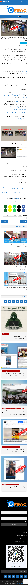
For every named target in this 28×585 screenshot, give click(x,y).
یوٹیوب (13, 198)
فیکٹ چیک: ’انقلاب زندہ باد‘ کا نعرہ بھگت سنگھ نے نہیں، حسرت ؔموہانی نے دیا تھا (3, 221)
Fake (16, 408)
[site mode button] (19, 16)
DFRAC (14, 215)
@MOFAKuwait (14, 107)
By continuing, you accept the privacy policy (15, 521)
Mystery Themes (20, 583)
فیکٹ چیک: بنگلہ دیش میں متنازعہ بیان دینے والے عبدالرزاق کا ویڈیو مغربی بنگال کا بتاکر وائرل (16, 287)
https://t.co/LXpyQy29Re (18, 109)
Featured (11, 371)
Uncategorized (23, 43)
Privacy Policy (22, 538)
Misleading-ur (5, 371)
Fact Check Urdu (7, 215)
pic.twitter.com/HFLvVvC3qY (16, 112)
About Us (23, 529)
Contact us (23, 532)
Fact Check (17, 371)
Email (25, 515)
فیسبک (17, 198)
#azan (20, 215)
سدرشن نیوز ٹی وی (24, 71)
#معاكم (16, 101)
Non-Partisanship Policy (20, 541)
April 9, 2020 (22, 119)
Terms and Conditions (20, 535)
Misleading (23, 218)
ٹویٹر (18, 198)
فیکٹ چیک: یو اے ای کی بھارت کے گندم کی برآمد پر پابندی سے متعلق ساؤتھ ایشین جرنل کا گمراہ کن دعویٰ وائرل (22, 221)
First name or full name (22, 510)
